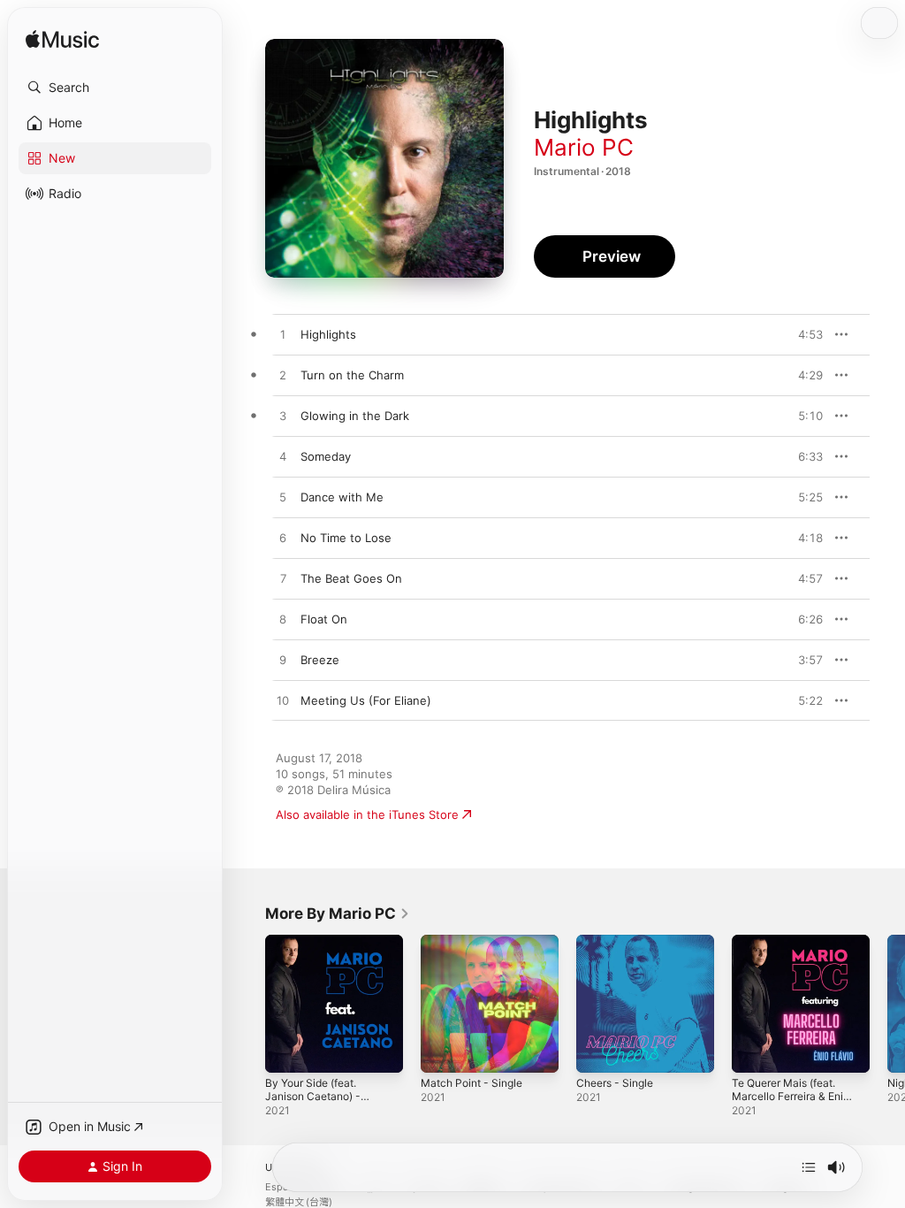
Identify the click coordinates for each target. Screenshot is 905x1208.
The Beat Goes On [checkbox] (351, 578)
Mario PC (584, 147)
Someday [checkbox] (325, 456)
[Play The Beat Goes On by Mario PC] (282, 579)
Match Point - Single (471, 1082)
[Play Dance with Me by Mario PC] (282, 498)
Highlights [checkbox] (328, 334)
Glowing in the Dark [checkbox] (354, 416)
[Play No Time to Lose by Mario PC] (282, 539)
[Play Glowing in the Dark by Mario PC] (282, 416)
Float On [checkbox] (323, 619)
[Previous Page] (247, 1004)
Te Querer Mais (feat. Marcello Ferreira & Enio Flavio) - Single (790, 1096)
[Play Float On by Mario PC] (282, 620)
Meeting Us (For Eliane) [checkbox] (365, 700)
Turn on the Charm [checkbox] (352, 375)
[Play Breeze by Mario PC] (282, 661)
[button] (114, 88)
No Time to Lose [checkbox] (346, 538)
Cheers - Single (614, 1082)
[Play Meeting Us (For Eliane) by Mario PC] (282, 701)
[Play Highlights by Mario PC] (282, 335)
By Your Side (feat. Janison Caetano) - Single (313, 1096)
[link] (337, 913)
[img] (62, 40)
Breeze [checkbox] (319, 660)
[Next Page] (887, 1004)
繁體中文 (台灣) (298, 1202)
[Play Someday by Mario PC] (282, 457)
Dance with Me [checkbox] (342, 497)
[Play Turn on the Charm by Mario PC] (282, 376)
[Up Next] (808, 1167)
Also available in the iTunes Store (367, 814)
